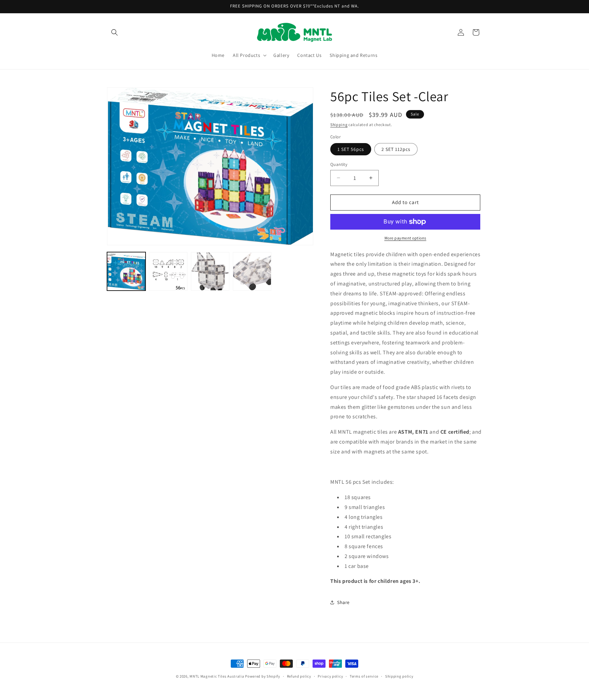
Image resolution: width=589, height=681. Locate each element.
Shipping (339, 124)
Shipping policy (399, 676)
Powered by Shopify (262, 676)
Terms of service (364, 676)
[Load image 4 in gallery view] (252, 271)
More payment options (405, 238)
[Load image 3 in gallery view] (210, 271)
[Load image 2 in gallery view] (168, 271)
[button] (114, 32)
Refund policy (299, 676)
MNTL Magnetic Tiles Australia (217, 676)
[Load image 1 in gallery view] (126, 271)
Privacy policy (330, 676)
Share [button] (343, 602)
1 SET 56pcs (350, 149)
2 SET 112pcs (395, 149)
